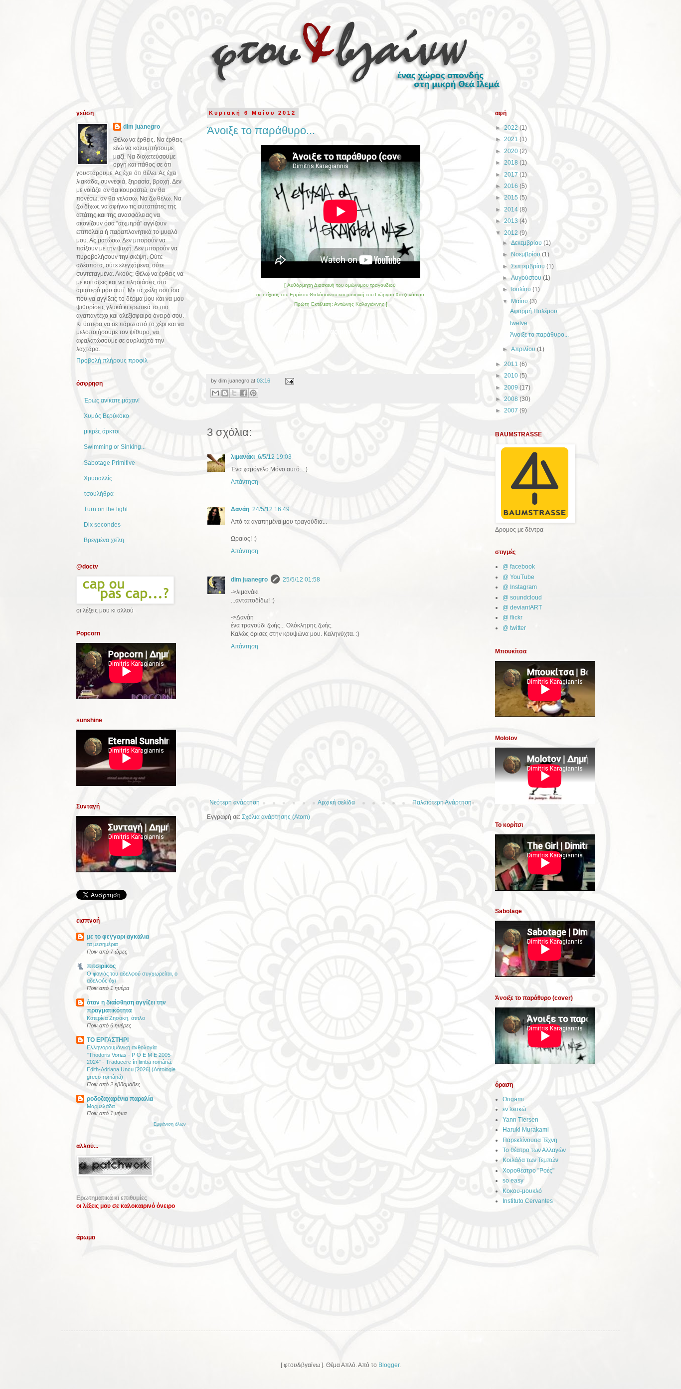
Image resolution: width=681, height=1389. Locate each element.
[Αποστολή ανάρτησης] (288, 381)
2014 (511, 209)
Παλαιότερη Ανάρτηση (442, 802)
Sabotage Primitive (109, 462)
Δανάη (240, 509)
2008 (511, 399)
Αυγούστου (527, 277)
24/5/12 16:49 (271, 509)
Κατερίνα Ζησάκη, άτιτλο (116, 1018)
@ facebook (519, 566)
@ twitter (514, 627)
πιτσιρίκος (101, 966)
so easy (513, 1180)
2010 (511, 375)
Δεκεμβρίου (527, 242)
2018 (511, 162)
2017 (511, 174)
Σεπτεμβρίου (528, 266)
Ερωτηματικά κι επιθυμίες (111, 1197)
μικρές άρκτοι (102, 431)
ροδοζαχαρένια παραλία (120, 1098)
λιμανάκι (243, 456)
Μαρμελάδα (101, 1106)
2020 (511, 151)
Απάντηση (244, 481)
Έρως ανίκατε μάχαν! (112, 400)
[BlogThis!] (225, 393)
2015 (511, 197)
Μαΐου (520, 301)
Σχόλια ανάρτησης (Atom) (276, 816)
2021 (511, 139)
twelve (518, 323)
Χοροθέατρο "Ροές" (528, 1170)
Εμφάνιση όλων (170, 1124)
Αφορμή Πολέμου (533, 311)
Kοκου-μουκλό (522, 1191)
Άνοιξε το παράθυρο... (261, 130)
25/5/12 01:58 (301, 579)
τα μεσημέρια (102, 944)
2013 (511, 220)
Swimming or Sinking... (115, 446)
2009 (511, 387)
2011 (511, 364)
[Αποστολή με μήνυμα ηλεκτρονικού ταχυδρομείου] (215, 393)
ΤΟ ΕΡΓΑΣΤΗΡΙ (108, 1039)
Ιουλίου (521, 289)
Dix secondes (102, 524)
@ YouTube (518, 577)
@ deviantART (522, 607)
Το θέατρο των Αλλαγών (534, 1150)
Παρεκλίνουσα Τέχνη (530, 1140)
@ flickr (512, 617)
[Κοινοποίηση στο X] (234, 393)
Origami (513, 1099)
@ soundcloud (522, 597)
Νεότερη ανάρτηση (234, 802)
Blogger (388, 1365)
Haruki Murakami (526, 1129)
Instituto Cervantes (528, 1200)
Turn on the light (106, 509)
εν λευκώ (514, 1109)
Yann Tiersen (520, 1119)
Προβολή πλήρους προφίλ (112, 360)
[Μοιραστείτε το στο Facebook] (244, 393)
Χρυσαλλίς (98, 478)
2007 (511, 410)
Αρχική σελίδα (336, 802)
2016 (511, 186)
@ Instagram (520, 587)
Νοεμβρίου (526, 254)
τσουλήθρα (99, 493)
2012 (511, 232)
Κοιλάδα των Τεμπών (530, 1160)
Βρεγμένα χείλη (104, 540)
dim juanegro (249, 579)
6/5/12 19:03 (275, 456)
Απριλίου (524, 349)
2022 (511, 127)
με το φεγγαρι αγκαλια (118, 936)
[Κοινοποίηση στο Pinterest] (253, 393)
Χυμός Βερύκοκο (106, 415)
